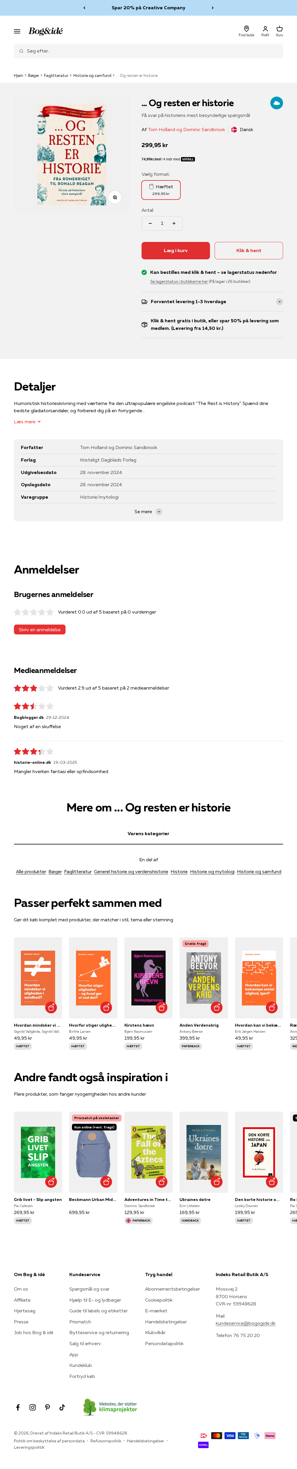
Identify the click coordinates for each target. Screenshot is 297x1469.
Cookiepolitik (159, 1300)
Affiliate (22, 1300)
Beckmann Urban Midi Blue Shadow (93, 1199)
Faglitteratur (56, 75)
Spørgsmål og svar (89, 1289)
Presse (21, 1322)
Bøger (33, 75)
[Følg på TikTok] (62, 1407)
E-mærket (156, 1311)
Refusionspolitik (105, 1440)
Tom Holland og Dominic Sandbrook (186, 129)
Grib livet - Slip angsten (38, 1199)
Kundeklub (80, 1365)
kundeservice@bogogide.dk (246, 1323)
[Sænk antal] (150, 223)
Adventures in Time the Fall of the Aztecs (148, 1199)
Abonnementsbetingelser (172, 1289)
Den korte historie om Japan (259, 1199)
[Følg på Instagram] (33, 1407)
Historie (179, 871)
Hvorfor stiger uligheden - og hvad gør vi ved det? (93, 1025)
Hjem (18, 75)
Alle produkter (31, 871)
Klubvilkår (155, 1332)
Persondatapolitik (164, 1343)
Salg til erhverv (85, 1343)
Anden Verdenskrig (199, 1025)
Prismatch (80, 1322)
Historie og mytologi (212, 871)
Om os (21, 1289)
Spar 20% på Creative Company (148, 7)
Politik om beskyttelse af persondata (49, 1440)
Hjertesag (24, 1311)
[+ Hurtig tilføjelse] (50, 1007)
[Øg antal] (174, 223)
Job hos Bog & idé (33, 1332)
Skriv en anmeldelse (40, 629)
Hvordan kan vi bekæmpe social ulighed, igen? (259, 1025)
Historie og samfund (92, 75)
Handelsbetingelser (166, 1322)
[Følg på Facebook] (18, 1407)
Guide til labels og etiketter (98, 1311)
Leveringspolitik (29, 1447)
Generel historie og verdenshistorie (131, 871)
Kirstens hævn (139, 1025)
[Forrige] (84, 8)
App (73, 1354)
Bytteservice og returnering (99, 1332)
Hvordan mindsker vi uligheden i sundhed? (38, 1025)
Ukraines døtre (195, 1199)
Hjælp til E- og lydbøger (95, 1300)
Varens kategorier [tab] (148, 833)
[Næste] (213, 8)
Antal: (148, 210)
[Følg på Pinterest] (47, 1407)
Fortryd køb (82, 1376)
